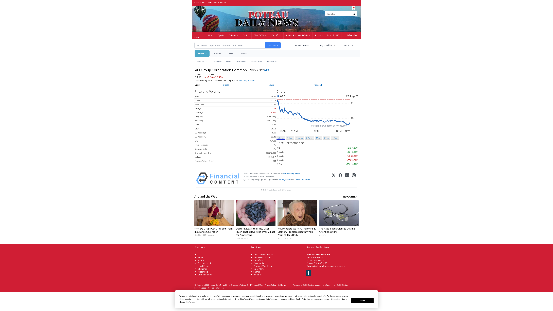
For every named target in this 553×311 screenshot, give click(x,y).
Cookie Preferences (216, 288)
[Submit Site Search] (354, 13)
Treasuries (272, 61)
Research (318, 85)
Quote (226, 85)
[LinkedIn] (347, 178)
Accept (362, 300)
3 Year (326, 138)
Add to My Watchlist (247, 80)
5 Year (335, 138)
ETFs (231, 53)
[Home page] (277, 14)
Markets (202, 53)
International (256, 61)
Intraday (281, 138)
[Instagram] (354, 178)
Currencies (241, 61)
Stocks (217, 53)
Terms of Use (257, 285)
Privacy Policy (284, 179)
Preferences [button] (191, 302)
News (228, 61)
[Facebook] (340, 178)
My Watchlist (326, 45)
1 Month (299, 138)
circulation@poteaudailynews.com (329, 266)
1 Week (290, 138)
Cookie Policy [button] (301, 299)
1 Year (318, 138)
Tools (244, 53)
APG (267, 70)
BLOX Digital (342, 285)
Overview (217, 61)
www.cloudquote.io (291, 173)
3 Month (309, 138)
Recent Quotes (302, 45)
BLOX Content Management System (317, 285)
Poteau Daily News (217, 285)
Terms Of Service (302, 179)
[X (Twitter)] (334, 178)
